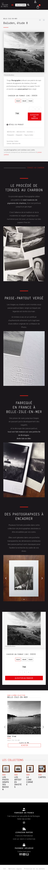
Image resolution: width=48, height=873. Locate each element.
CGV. (4, 869)
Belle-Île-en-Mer (11, 132)
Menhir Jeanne (14, 736)
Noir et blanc (30, 132)
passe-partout (23, 89)
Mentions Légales (15, 869)
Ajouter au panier (34, 116)
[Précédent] (40, 20)
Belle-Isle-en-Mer (10, 18)
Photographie (10, 135)
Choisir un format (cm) (19, 96)
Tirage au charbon (28, 135)
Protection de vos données (34, 869)
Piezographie (16, 80)
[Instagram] (24, 822)
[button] (12, 5)
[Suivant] (43, 20)
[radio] (18, 101)
